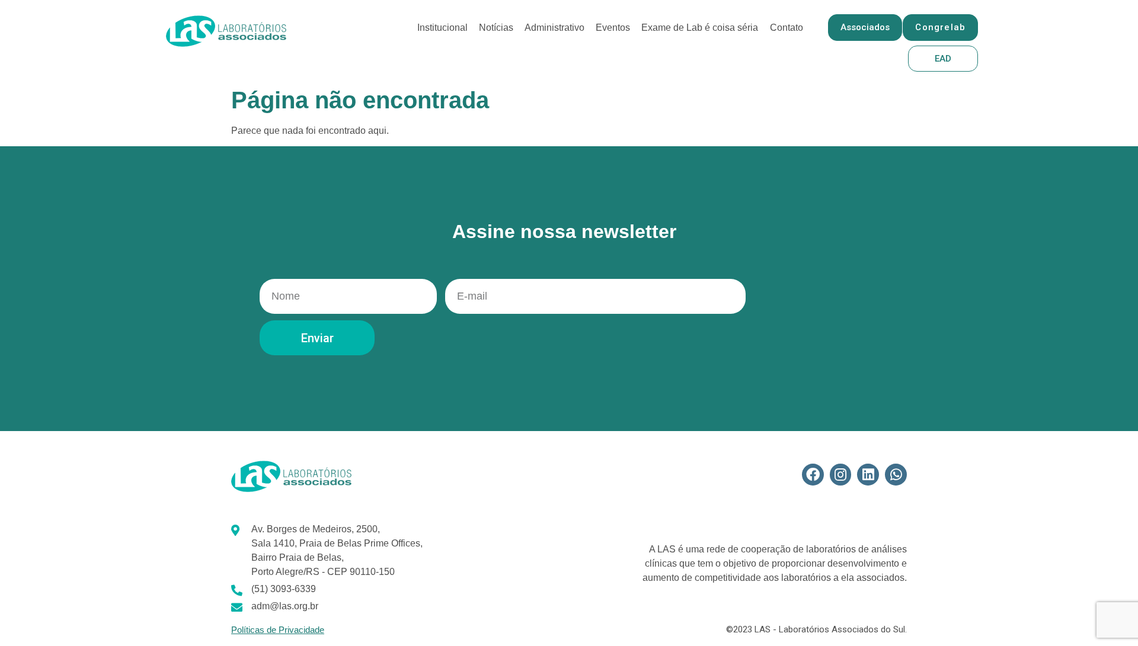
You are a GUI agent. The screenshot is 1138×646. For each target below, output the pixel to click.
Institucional (442, 28)
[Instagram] (841, 475)
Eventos (613, 28)
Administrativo (554, 28)
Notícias (496, 28)
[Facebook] (813, 475)
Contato (786, 28)
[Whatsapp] (896, 475)
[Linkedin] (868, 475)
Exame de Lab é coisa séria (699, 28)
